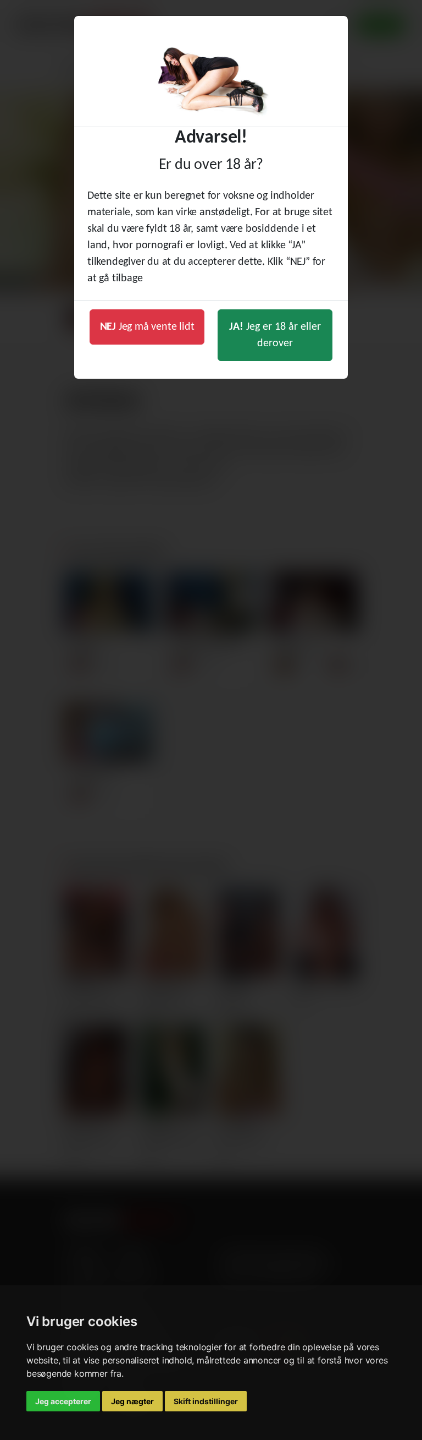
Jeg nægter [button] (132, 1401)
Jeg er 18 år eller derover (275, 335)
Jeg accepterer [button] (63, 1401)
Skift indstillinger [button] (206, 1401)
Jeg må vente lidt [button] (147, 326)
